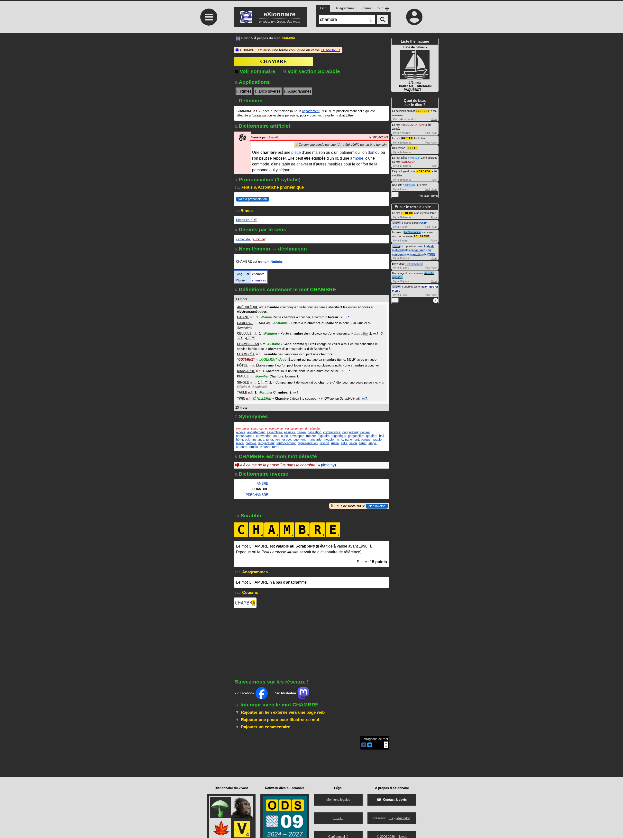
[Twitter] (369, 746)
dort (371, 152)
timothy (328, 465)
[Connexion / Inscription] (414, 17)
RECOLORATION (413, 124)
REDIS (413, 148)
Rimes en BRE (246, 220)
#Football (414, 157)
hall (381, 436)
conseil (365, 432)
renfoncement (286, 443)
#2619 (423, 222)
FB (391, 818)
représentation (308, 443)
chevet (302, 164)
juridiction (273, 439)
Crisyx (396, 222)
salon (353, 443)
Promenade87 (414, 263)
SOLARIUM (421, 236)
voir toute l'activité (429, 196)
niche (339, 439)
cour (276, 436)
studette (241, 447)
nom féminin (272, 261)
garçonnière (356, 436)
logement (299, 439)
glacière (371, 436)
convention (263, 436)
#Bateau (409, 184)
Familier (262, 376)
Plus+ (434, 119)
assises (289, 432)
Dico (247, 38)
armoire (356, 158)
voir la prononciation (252, 199)
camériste (243, 239)
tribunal (265, 447)
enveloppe (297, 436)
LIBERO (407, 213)
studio (253, 447)
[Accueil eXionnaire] (238, 38)
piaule (377, 439)
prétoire (251, 443)
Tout (427, 132)
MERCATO (423, 171)
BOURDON (423, 111)
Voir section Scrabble (313, 71)
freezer (311, 436)
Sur (244, 693)
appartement (311, 111)
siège (372, 443)
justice (286, 439)
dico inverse (376, 506)
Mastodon (403, 818)
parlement (352, 439)
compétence (331, 432)
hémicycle (243, 439)
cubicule (259, 239)
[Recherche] (382, 19)
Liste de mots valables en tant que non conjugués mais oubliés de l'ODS (413, 250)
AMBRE (262, 483)
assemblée (274, 432)
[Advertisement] (208, 161)
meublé (328, 439)
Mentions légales (338, 799)
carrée (301, 432)
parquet (366, 439)
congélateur (350, 432)
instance (258, 439)
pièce (296, 152)
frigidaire (324, 436)
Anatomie (280, 323)
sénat (362, 443)
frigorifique (338, 436)
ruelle (335, 443)
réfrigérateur (266, 443)
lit (336, 158)
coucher (315, 115)
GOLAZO (408, 161)
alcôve (240, 432)
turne (275, 447)
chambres (259, 280)
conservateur (245, 436)
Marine (266, 317)
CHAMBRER (330, 50)
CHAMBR (245, 603)
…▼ (347, 316)
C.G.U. (338, 818)
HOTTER (407, 138)
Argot (282, 359)
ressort (324, 443)
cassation (314, 432)
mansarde (314, 439)
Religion (270, 333)
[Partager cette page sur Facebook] (363, 745)
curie (284, 436)
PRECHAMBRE (257, 495)
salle (344, 443)
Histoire (273, 344)
